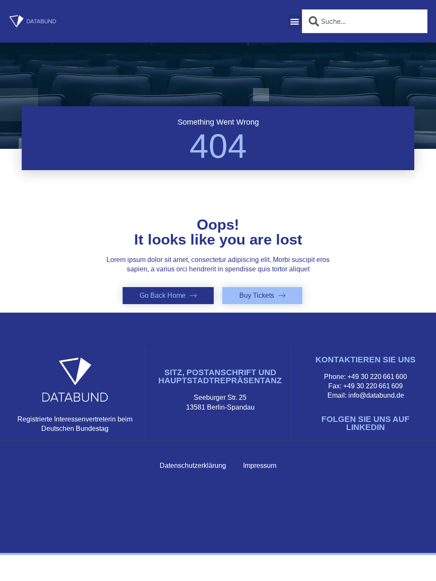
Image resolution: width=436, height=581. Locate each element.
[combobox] (364, 21)
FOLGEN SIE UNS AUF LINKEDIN (365, 423)
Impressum (259, 465)
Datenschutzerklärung (193, 465)
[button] (295, 21)
